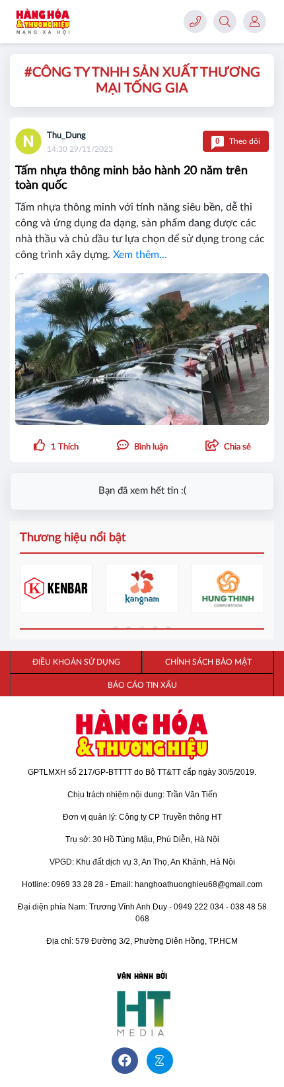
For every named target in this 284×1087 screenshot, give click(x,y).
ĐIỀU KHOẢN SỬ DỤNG (76, 662)
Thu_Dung (66, 135)
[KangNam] (142, 588)
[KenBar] (56, 588)
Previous (30, 591)
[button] (228, 446)
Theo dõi (237, 141)
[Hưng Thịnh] (228, 588)
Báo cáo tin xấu (142, 685)
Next (254, 591)
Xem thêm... (140, 254)
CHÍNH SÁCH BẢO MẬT (208, 662)
